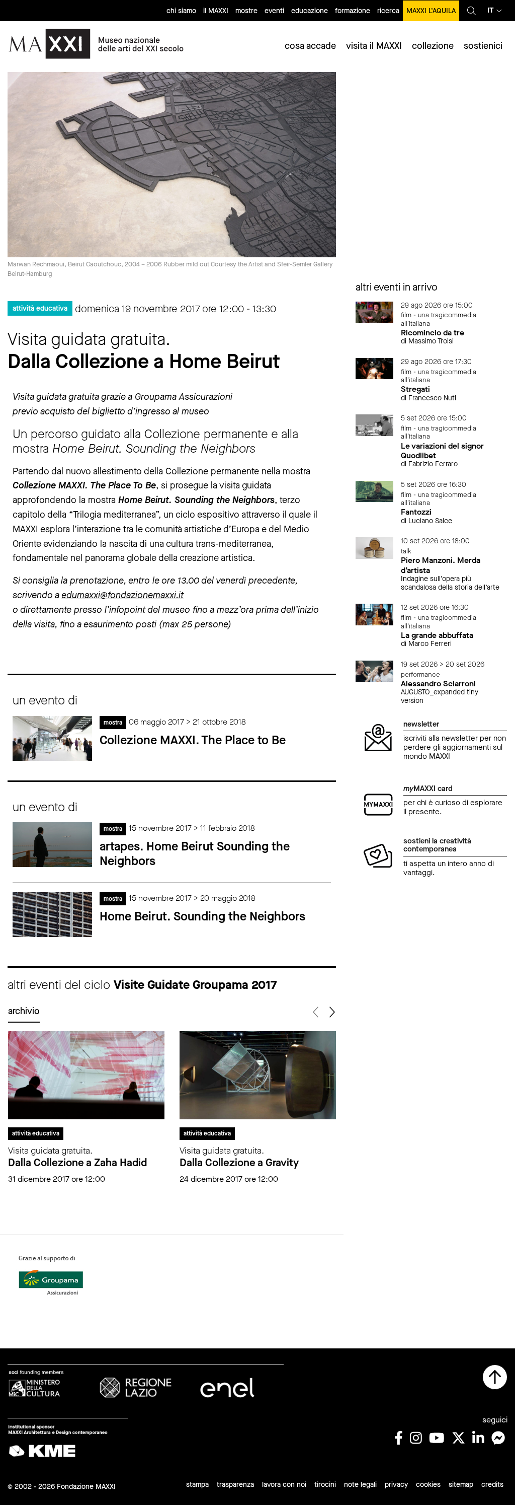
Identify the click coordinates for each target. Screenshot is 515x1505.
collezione (433, 46)
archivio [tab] (24, 1011)
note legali (360, 1484)
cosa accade (310, 46)
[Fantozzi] (375, 490)
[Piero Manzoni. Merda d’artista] (375, 547)
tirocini (325, 1484)
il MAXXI (215, 11)
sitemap (461, 1484)
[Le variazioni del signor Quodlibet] (375, 424)
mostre (246, 11)
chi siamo (181, 11)
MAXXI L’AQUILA (431, 11)
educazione (309, 11)
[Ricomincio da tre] (375, 311)
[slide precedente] (316, 1012)
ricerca (388, 11)
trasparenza (235, 1484)
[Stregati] (375, 368)
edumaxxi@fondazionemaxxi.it (122, 595)
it (490, 10)
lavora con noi (284, 1484)
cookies (428, 1484)
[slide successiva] (331, 1012)
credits (492, 1484)
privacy (396, 1484)
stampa (197, 1484)
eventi (274, 11)
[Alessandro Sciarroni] (375, 670)
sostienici (483, 46)
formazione (352, 11)
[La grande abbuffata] (375, 614)
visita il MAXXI (374, 46)
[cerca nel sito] (471, 10)
